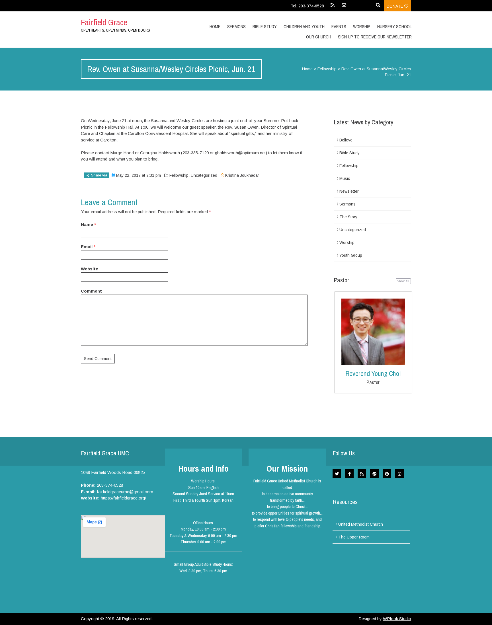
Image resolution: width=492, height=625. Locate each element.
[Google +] (374, 473)
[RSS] (332, 7)
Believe (345, 140)
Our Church (318, 37)
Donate (395, 6)
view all (403, 281)
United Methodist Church (360, 524)
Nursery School (394, 26)
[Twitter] (337, 473)
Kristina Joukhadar (242, 175)
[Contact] (344, 7)
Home (215, 26)
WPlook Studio (397, 618)
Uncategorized (204, 175)
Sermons (236, 26)
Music (344, 178)
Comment (91, 291)
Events (338, 26)
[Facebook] (349, 473)
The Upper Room (354, 537)
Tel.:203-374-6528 (307, 6)
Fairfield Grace (104, 22)
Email (87, 246)
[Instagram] (399, 473)
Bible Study (349, 153)
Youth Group (350, 255)
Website (89, 268)
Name (87, 224)
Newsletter (349, 191)
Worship (361, 26)
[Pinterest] (387, 473)
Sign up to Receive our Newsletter (375, 37)
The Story (348, 217)
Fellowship (327, 69)
